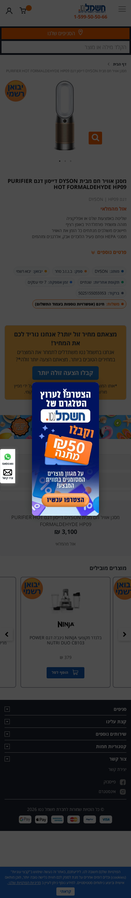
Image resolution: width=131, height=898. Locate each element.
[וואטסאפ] (7, 456)
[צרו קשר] (7, 471)
